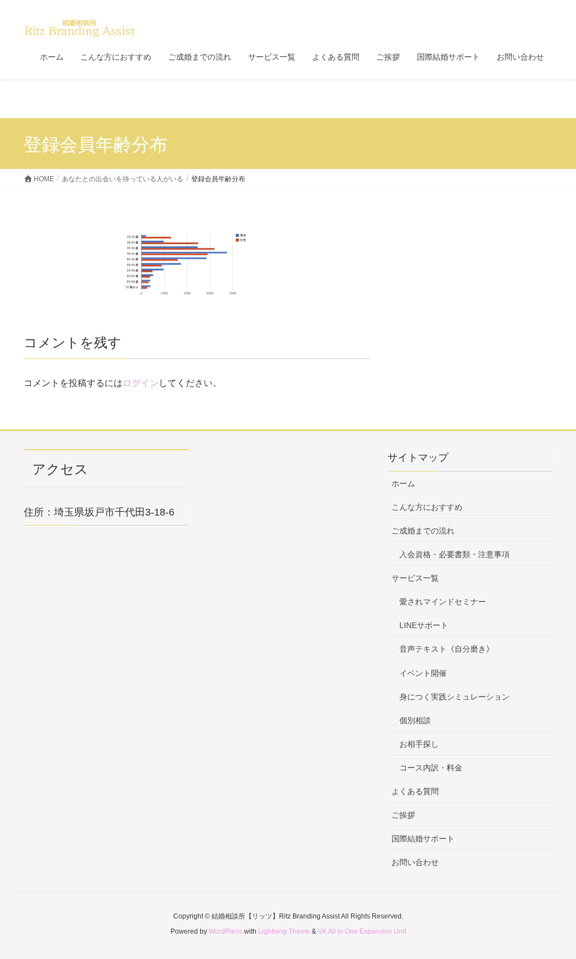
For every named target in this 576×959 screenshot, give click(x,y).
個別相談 (415, 720)
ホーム (403, 483)
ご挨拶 (403, 814)
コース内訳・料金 (430, 767)
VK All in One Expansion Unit (362, 931)
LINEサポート (423, 625)
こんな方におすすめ (427, 507)
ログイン (141, 383)
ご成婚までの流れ (423, 530)
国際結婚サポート (423, 838)
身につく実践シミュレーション (454, 696)
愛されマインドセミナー (442, 601)
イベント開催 (423, 673)
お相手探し (419, 744)
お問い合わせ (415, 862)
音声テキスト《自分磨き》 (446, 648)
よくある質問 (415, 791)
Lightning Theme (284, 931)
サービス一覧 (415, 577)
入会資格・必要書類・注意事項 (454, 554)
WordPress (225, 931)
